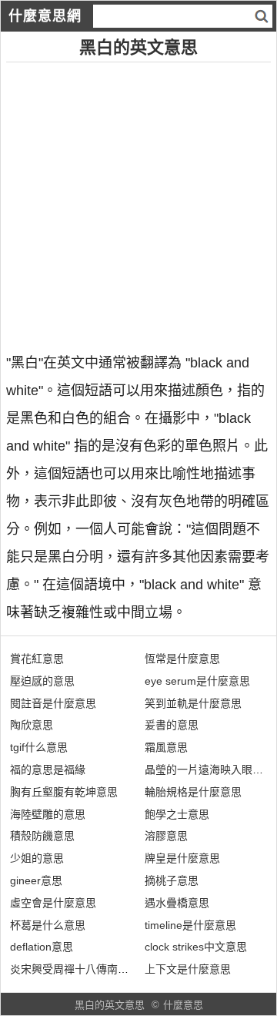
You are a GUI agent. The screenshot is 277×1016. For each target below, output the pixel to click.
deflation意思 (41, 947)
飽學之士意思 (177, 814)
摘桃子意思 (172, 880)
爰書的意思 (172, 725)
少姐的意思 (37, 858)
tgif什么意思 (39, 747)
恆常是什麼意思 (182, 658)
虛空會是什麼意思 (53, 903)
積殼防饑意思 (42, 836)
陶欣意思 (31, 725)
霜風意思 (166, 747)
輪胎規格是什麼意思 (193, 792)
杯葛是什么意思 (47, 925)
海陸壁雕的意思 (47, 814)
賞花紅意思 (37, 658)
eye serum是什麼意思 (197, 681)
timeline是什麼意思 (190, 925)
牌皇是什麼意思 (182, 858)
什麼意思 (183, 1005)
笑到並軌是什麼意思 (193, 703)
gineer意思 (36, 880)
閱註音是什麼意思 (53, 703)
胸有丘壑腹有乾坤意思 (64, 792)
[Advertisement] (138, 201)
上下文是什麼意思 (188, 969)
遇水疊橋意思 (177, 903)
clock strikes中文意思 (196, 947)
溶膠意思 (166, 836)
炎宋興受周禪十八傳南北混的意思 (91, 969)
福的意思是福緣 (47, 769)
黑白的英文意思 (110, 1005)
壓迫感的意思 (42, 681)
